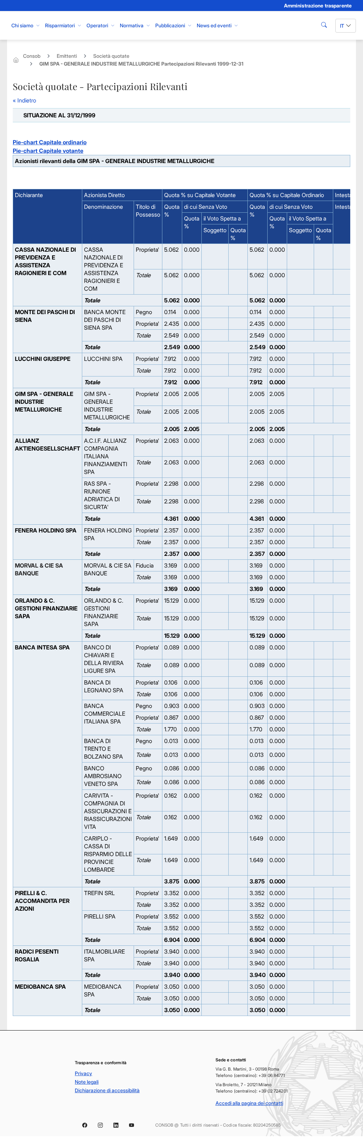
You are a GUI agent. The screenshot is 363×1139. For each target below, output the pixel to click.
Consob (31, 56)
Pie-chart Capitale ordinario (49, 142)
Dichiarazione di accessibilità (107, 1090)
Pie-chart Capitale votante (48, 150)
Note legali (87, 1082)
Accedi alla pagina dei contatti (249, 1103)
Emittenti (67, 56)
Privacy (83, 1073)
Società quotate (111, 56)
